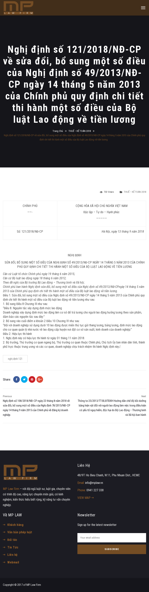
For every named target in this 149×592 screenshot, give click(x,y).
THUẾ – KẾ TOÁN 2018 (79, 131)
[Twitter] (24, 379)
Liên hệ (12, 555)
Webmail (13, 562)
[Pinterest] (32, 379)
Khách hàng (15, 525)
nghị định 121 (15, 358)
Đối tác (12, 540)
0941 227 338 (95, 490)
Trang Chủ (58, 131)
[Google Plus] (39, 379)
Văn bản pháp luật (19, 532)
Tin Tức (12, 547)
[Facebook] (16, 379)
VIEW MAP (84, 498)
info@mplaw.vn (94, 483)
